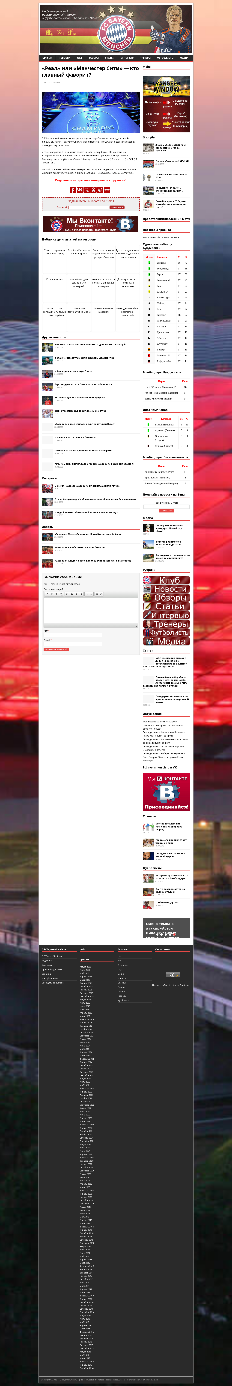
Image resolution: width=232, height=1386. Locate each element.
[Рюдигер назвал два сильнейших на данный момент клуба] (47, 349)
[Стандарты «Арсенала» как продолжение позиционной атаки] (148, 701)
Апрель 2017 (86, 1289)
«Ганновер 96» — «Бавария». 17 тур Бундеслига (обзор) (87, 534)
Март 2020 (85, 1187)
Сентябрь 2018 (87, 1243)
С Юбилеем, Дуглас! (167, 902)
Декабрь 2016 (86, 1302)
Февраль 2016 (87, 1331)
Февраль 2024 (87, 1058)
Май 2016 (84, 1322)
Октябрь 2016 (86, 1308)
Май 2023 (84, 1085)
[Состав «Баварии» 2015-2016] (148, 166)
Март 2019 (85, 1223)
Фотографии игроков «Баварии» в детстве (168, 543)
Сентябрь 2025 (87, 996)
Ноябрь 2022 (86, 1098)
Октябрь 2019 (86, 1200)
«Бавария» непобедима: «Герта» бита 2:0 (79, 547)
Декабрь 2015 (86, 1338)
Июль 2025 (85, 1002)
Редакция (47, 960)
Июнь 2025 (85, 1006)
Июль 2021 (85, 1147)
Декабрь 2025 (86, 986)
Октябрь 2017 (86, 1279)
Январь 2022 (86, 1128)
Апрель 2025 (86, 1012)
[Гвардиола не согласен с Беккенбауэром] (148, 858)
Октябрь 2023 (86, 1072)
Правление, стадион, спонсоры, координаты (169, 189)
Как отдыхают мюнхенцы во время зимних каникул (172, 556)
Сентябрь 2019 (87, 1203)
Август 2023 (85, 1078)
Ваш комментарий (53, 589)
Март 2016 (85, 1328)
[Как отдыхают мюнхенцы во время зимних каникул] (148, 560)
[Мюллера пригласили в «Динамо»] (47, 442)
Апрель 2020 (86, 1183)
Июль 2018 (85, 1249)
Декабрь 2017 (86, 1272)
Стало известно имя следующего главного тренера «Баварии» (103, 254)
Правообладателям (52, 969)
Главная (47, 57)
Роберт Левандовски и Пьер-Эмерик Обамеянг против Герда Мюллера (164, 757)
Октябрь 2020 (86, 1167)
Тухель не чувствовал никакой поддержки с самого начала (128, 254)
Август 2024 (85, 1039)
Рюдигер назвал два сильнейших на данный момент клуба (90, 344)
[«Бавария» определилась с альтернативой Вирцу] (47, 429)
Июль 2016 (85, 1318)
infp (119, 960)
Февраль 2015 (87, 1361)
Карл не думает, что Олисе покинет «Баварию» (83, 384)
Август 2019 (85, 1206)
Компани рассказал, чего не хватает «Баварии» (83, 450)
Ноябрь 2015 (86, 1341)
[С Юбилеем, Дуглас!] (148, 907)
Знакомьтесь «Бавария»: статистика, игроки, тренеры (170, 147)
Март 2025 (85, 1016)
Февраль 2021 (87, 1157)
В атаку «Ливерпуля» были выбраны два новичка (84, 357)
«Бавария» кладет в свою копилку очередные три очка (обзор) (92, 560)
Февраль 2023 (87, 1088)
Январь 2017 (86, 1299)
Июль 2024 (85, 1042)
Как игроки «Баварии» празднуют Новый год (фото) (169, 528)
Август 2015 (85, 1351)
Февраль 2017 (87, 1295)
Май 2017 (84, 1285)
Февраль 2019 (87, 1226)
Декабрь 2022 (86, 1095)
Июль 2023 (85, 1081)
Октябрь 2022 (86, 1101)
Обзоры (94, 57)
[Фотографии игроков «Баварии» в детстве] (148, 546)
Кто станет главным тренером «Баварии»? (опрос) (168, 826)
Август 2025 (85, 999)
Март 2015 (85, 1358)
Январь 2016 (86, 1335)
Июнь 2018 (85, 1253)
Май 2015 (84, 1355)
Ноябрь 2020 (86, 1164)
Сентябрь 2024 (87, 1035)
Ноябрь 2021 (86, 1134)
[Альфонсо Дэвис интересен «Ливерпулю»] (47, 402)
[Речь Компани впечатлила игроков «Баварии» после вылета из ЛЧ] (47, 469)
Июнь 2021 (85, 1150)
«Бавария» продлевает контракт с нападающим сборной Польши (163, 725)
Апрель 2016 (86, 1325)
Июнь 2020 (85, 1180)
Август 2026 (85, 966)
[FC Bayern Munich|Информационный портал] (116, 51)
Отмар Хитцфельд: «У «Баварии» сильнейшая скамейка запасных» (95, 499)
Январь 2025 (86, 1022)
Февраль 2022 (87, 1124)
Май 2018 (84, 1256)
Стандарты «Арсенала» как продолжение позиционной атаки (172, 699)
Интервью (127, 57)
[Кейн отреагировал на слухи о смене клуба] (47, 415)
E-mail (47, 640)
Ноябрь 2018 (86, 1236)
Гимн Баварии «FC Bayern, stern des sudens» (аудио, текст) (170, 204)
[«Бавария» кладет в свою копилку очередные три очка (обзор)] (47, 565)
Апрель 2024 (86, 1052)
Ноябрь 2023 (86, 1068)
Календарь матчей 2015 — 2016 (171, 176)
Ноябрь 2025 (86, 989)
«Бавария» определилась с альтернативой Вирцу (84, 423)
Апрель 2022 (86, 1118)
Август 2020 (85, 1174)
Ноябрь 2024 (86, 1029)
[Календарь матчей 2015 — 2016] (148, 179)
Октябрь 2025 (86, 993)
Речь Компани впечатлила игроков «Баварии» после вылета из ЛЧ (94, 463)
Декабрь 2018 (86, 1233)
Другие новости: (54, 337)
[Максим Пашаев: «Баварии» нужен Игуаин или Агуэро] (47, 490)
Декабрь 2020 (86, 1160)
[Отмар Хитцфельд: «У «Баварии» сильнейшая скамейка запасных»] (47, 504)
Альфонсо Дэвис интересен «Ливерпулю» (79, 397)
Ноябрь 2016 (86, 1305)
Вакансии (46, 973)
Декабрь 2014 (86, 1368)
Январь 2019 (86, 1229)
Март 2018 (85, 1262)
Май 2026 (84, 973)
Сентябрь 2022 (87, 1104)
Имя (46, 630)
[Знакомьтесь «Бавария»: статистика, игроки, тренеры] (148, 149)
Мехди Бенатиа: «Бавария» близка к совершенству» (86, 512)
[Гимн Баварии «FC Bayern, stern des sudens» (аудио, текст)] (148, 206)
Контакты (47, 965)
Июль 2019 (85, 1210)
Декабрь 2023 (86, 1065)
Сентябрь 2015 (87, 1348)
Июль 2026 (85, 969)
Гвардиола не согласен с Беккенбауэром (170, 855)
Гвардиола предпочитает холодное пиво (171, 841)
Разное (56, 82)
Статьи (109, 57)
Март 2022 (85, 1121)
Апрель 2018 (86, 1259)
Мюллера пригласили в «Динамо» (74, 437)
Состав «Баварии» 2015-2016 (172, 161)
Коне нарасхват (54, 279)
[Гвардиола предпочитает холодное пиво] (148, 845)
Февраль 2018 (87, 1266)
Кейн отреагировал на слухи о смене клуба (80, 410)
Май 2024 (84, 1048)
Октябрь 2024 (86, 1032)
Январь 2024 (86, 1062)
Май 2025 (84, 1009)
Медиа (184, 57)
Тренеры (145, 57)
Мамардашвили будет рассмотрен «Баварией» (128, 312)
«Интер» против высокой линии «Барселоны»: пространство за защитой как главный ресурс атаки (165, 662)
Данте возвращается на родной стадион (170, 890)
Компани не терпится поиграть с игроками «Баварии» (103, 283)
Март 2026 (85, 979)
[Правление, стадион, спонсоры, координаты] (148, 192)
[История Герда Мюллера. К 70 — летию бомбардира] (148, 880)
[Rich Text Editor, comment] (91, 610)
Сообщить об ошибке (53, 982)
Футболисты (165, 57)
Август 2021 (85, 1144)
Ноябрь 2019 (86, 1197)
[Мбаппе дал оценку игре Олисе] (47, 376)
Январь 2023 (86, 1091)
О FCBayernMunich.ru (52, 956)
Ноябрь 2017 (86, 1275)
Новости (64, 57)
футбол (172, 985)
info (119, 956)
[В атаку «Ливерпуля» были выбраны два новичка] (47, 362)
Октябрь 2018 (86, 1239)
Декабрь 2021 (86, 1131)
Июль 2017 (85, 1282)
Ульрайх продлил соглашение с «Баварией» (79, 283)
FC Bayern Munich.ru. (68, 1379)
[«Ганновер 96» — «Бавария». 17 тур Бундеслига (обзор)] (47, 539)
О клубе (149, 137)
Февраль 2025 (87, 1019)
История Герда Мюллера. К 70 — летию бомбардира (171, 877)
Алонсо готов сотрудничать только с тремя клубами (54, 312)
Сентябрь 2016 (87, 1312)
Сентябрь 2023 (87, 1075)
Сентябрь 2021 (87, 1141)
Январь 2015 (86, 1364)
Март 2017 (85, 1292)
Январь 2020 (86, 1193)
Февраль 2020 (87, 1190)
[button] (47, 594)
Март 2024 (85, 1055)
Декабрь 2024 (86, 1025)
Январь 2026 (86, 983)
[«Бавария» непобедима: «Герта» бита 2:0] (47, 552)
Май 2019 (84, 1216)
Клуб (80, 57)
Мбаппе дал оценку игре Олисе (73, 371)
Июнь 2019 (85, 1213)
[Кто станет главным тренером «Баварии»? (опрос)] (148, 828)
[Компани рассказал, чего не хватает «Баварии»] (47, 455)
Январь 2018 (86, 1269)
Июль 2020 (85, 1177)
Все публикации (50, 978)
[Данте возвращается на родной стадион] (148, 894)
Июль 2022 (85, 1111)
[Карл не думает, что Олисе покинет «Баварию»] (47, 389)
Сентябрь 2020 (87, 1170)
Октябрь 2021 (86, 1137)
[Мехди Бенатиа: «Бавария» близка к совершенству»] (47, 517)
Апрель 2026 (86, 976)
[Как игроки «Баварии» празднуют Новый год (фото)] (148, 530)
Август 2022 (85, 1108)
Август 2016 (85, 1315)
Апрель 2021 (86, 1154)
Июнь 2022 (85, 1114)
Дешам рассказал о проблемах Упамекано (127, 283)
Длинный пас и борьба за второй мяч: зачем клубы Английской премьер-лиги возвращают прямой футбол (165, 681)
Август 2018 (85, 1246)
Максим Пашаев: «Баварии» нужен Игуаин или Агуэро (87, 485)
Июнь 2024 (85, 1045)
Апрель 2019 (86, 1220)
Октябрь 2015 (86, 1345)
